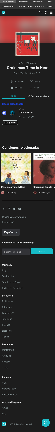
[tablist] (27, 96)
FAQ (4, 413)
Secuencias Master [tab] (40, 96)
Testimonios (8, 276)
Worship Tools (9, 388)
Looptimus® (8, 313)
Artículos (6, 355)
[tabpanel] (27, 116)
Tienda (5, 336)
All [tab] (15, 96)
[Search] (46, 12)
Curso (5, 367)
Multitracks (7, 301)
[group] (10, 122)
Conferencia (8, 349)
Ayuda (5, 407)
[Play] (4, 113)
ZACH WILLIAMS (27, 62)
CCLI (4, 382)
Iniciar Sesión (8, 222)
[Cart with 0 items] (40, 12)
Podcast (6, 361)
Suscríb (41, 251)
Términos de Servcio (12, 282)
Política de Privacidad (12, 288)
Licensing (6, 330)
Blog (4, 270)
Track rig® (7, 319)
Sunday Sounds (9, 394)
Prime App (7, 307)
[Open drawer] (51, 12)
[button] (4, 113)
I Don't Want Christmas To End (27, 73)
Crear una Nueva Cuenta (14, 217)
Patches (6, 324)
